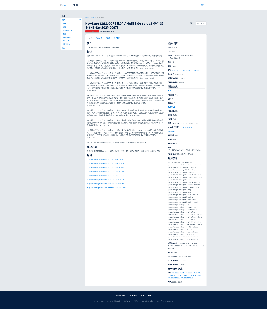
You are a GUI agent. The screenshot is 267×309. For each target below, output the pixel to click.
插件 (75, 5)
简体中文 (200, 23)
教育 (150, 295)
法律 (136, 301)
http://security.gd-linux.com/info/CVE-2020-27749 (105, 171)
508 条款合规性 (147, 301)
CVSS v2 (171, 107)
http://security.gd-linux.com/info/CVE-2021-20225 (105, 179)
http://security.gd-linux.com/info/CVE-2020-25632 (105, 163)
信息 (90, 38)
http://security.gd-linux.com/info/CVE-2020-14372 (105, 159)
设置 (202, 5)
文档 (142, 295)
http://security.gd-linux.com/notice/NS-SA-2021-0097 (106, 188)
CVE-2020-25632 (191, 273)
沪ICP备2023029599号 (165, 301)
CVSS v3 (171, 131)
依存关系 (98, 38)
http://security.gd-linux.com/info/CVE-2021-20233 (105, 184)
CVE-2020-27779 (196, 275)
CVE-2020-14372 (178, 273)
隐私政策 (127, 301)
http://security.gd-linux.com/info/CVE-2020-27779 (105, 175)
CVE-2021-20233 (185, 127)
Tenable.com (120, 295)
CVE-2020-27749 (183, 275)
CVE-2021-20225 (174, 278)
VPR (169, 90)
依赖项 (107, 38)
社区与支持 (133, 295)
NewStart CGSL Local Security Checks (185, 70)
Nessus (93, 17)
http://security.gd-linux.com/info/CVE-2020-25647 (105, 167)
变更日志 (117, 38)
